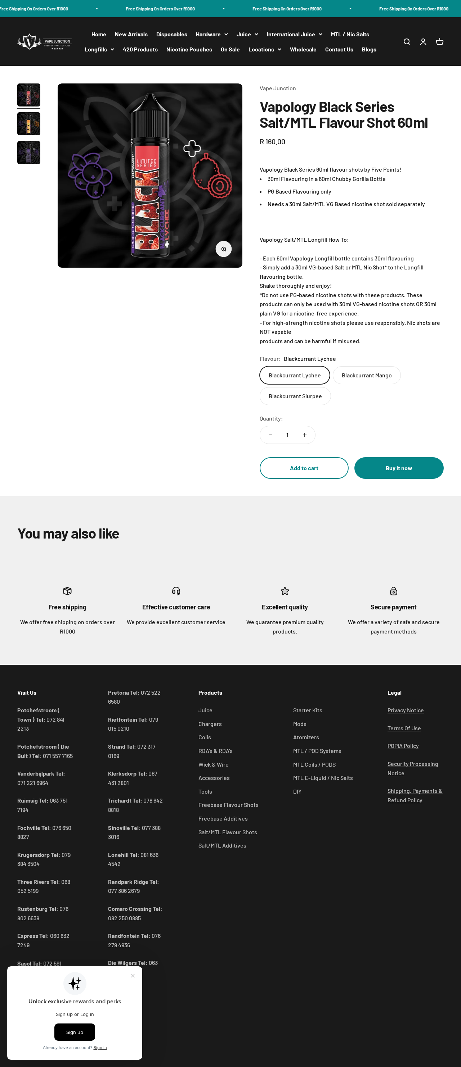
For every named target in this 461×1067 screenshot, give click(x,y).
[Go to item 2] (28, 124)
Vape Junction (278, 88)
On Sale (230, 49)
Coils (204, 737)
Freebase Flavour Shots (228, 804)
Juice (244, 34)
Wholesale (303, 49)
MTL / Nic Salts (350, 34)
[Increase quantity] (304, 435)
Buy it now (399, 467)
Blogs (369, 49)
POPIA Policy (403, 745)
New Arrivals (131, 34)
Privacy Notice (406, 710)
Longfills (96, 49)
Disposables (171, 34)
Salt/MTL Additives (222, 845)
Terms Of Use (404, 728)
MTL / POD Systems (317, 750)
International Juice (291, 34)
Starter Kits (307, 710)
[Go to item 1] (28, 96)
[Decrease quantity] (270, 435)
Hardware (208, 34)
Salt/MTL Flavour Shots (227, 831)
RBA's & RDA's (215, 750)
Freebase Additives (223, 818)
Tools (205, 791)
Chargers (210, 723)
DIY (297, 791)
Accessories (214, 777)
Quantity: (271, 418)
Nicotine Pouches (189, 49)
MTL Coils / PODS (314, 764)
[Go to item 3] (28, 153)
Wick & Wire (213, 764)
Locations (261, 49)
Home (98, 34)
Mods (299, 723)
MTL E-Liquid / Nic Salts (323, 777)
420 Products (140, 49)
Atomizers (306, 737)
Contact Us (339, 49)
